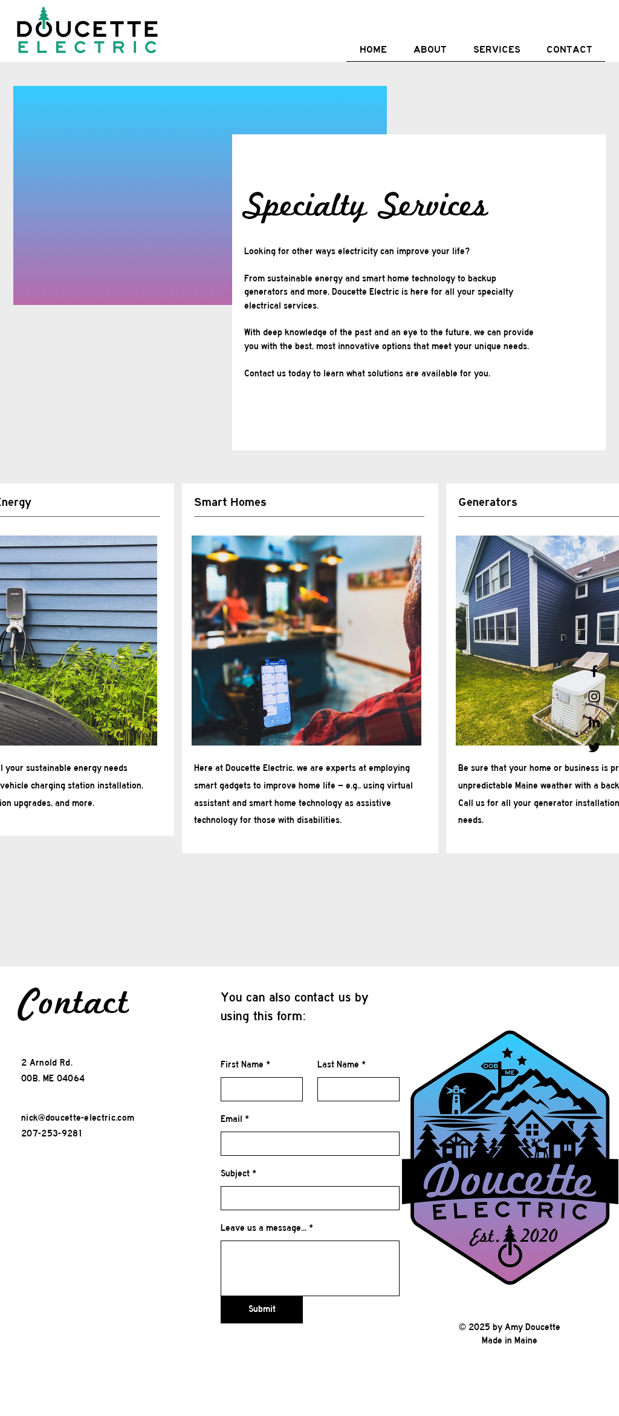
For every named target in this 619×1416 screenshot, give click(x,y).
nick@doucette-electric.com (77, 1117)
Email (231, 1119)
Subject (235, 1173)
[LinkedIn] (594, 722)
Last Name (338, 1064)
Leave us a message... (263, 1228)
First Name (242, 1064)
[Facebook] (594, 671)
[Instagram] (594, 696)
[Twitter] (594, 747)
